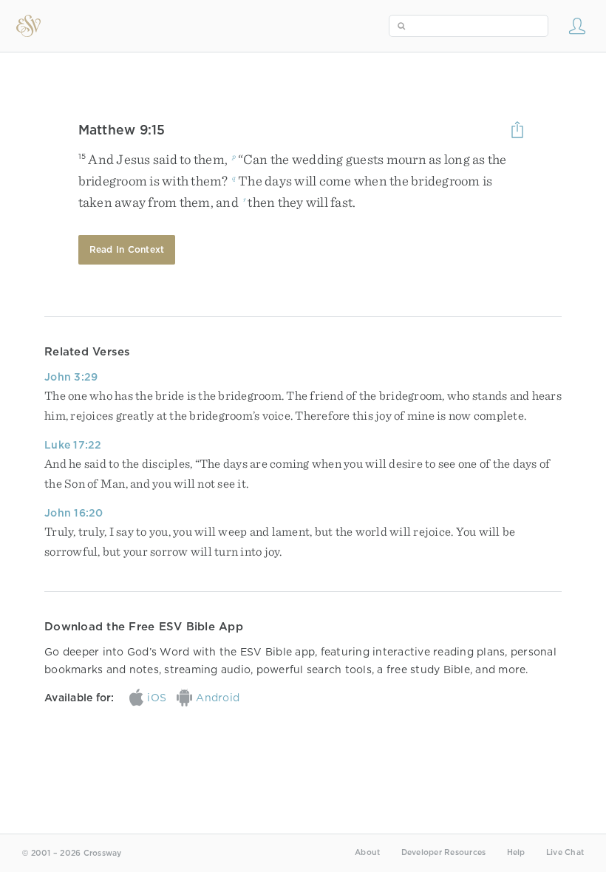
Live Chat (565, 852)
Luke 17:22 (73, 445)
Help (516, 852)
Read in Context (127, 249)
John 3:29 (71, 377)
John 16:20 (73, 513)
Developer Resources (443, 852)
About (367, 852)
